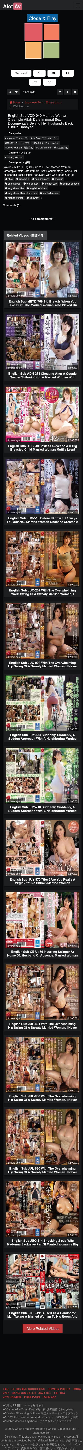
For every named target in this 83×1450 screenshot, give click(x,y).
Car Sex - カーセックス (17, 142)
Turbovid (21, 73)
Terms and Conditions (28, 1389)
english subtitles (38, 188)
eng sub (58, 178)
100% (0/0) (29, 92)
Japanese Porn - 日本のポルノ (43, 102)
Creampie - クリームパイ (45, 142)
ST (35, 82)
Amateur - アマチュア (16, 138)
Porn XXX (49, 1397)
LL (68, 73)
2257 (6, 1393)
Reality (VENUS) (14, 157)
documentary (41, 178)
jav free (44, 1393)
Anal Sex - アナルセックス (44, 138)
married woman (50, 193)
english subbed (70, 183)
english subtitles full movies (22, 193)
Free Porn (32, 1397)
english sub (50, 183)
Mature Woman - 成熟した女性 (52, 147)
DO (49, 82)
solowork (34, 197)
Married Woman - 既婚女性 (19, 147)
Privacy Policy (59, 1389)
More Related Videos (42, 1328)
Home (16, 102)
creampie (24, 178)
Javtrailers (12, 1397)
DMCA (77, 1389)
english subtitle (15, 188)
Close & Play (43, 17)
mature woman (15, 197)
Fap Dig (59, 1393)
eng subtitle (32, 183)
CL (39, 73)
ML (54, 73)
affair (10, 178)
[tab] (25, 235)
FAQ (5, 1389)
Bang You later (24, 1393)
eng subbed (13, 183)
